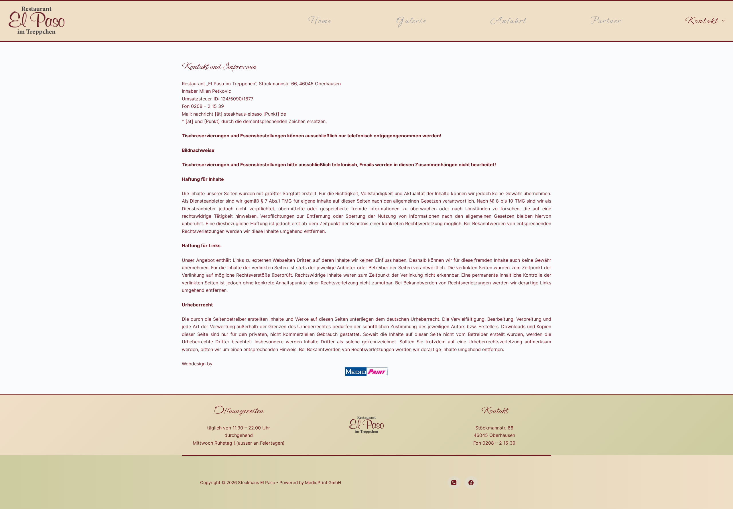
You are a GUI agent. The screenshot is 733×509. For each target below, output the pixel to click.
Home (319, 20)
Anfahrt (508, 20)
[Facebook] (471, 482)
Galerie (410, 20)
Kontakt (701, 20)
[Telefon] (454, 482)
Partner (605, 20)
